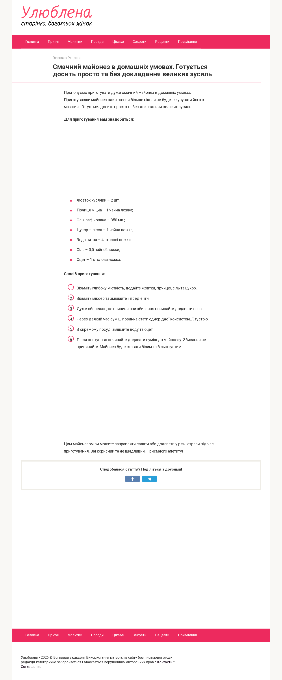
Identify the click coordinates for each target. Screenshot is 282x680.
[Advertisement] (141, 159)
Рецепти (162, 42)
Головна (32, 42)
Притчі (53, 42)
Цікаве (118, 42)
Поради (97, 42)
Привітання (187, 42)
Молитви (74, 42)
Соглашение (31, 667)
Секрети (139, 42)
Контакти (164, 662)
